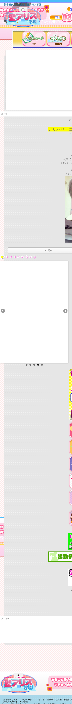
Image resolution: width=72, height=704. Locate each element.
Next (65, 311)
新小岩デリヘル (10, 699)
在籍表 (59, 699)
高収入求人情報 (10, 701)
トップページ (26, 699)
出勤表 (50, 699)
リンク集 (24, 701)
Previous (3, 311)
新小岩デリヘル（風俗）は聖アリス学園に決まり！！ (27, 18)
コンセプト (39, 699)
